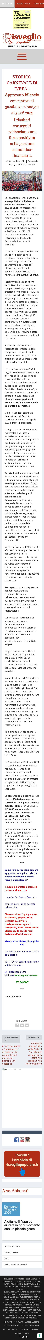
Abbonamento (32, 1322)
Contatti (18, 1322)
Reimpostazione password (16, 1264)
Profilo (7, 1258)
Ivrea (11, 164)
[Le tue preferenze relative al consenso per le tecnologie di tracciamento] (39, 1335)
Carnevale (33, 161)
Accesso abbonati (12, 1246)
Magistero (7, 3)
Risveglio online (11, 1252)
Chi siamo (7, 1322)
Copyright (34, 1329)
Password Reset (11, 1329)
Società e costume (25, 164)
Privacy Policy (22, 1333)
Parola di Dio (23, 3)
